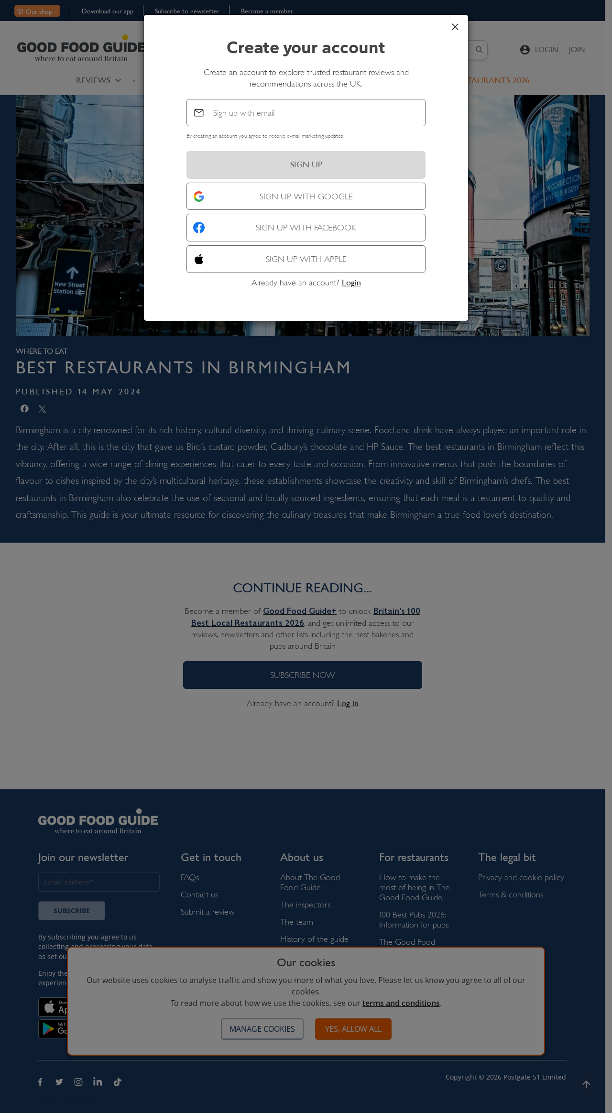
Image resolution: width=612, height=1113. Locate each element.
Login (351, 282)
